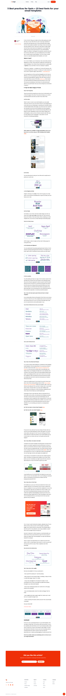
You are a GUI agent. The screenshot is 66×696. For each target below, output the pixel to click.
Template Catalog (27, 685)
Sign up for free (30, 513)
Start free (53, 1)
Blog (36, 1)
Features (27, 1)
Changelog (26, 687)
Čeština (53, 683)
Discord (35, 683)
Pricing (32, 1)
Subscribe (40, 661)
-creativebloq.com (46, 71)
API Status (35, 685)
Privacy (44, 685)
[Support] (64, 694)
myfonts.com (42, 78)
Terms (44, 687)
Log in (49, 1)
